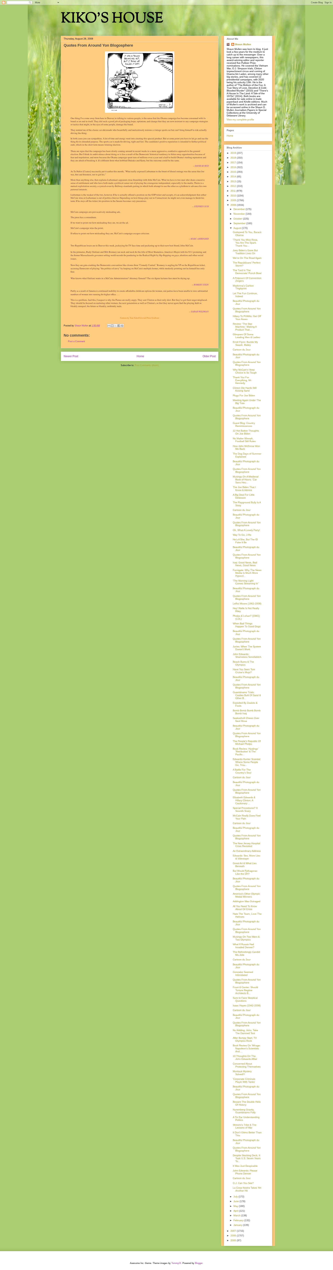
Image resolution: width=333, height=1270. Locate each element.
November (239, 213)
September (239, 223)
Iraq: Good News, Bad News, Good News (245, 564)
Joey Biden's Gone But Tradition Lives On (245, 252)
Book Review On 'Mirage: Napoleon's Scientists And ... (247, 1048)
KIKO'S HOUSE (112, 19)
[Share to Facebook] (119, 325)
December (239, 209)
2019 (233, 153)
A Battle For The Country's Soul (242, 771)
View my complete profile (240, 119)
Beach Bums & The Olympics (243, 663)
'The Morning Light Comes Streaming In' (245, 582)
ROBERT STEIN (201, 284)
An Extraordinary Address (247, 851)
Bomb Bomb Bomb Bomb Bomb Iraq (247, 712)
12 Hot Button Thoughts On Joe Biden (246, 432)
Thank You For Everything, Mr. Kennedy (242, 380)
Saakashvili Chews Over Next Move (246, 719)
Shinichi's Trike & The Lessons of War (244, 1126)
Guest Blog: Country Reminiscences (244, 424)
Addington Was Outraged (246, 901)
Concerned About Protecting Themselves (247, 1065)
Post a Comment (76, 341)
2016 (233, 167)
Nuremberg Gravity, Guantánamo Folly (244, 1111)
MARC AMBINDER (200, 238)
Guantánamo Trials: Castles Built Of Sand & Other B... (247, 695)
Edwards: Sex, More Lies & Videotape (246, 857)
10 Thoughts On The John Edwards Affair (245, 1057)
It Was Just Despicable (245, 1165)
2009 (233, 200)
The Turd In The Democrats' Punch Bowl (247, 272)
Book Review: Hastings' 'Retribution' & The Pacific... (245, 751)
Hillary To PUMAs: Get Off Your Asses (247, 317)
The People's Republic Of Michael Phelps (247, 742)
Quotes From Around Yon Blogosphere (247, 310)
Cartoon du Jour (242, 349)
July (235, 1196)
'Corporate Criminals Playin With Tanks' (244, 1080)
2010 (233, 195)
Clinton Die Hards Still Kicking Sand (245, 389)
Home (140, 356)
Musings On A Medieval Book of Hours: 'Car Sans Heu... (245, 479)
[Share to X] (115, 325)
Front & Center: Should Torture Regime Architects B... (245, 990)
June (236, 1201)
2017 (233, 162)
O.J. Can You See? (243, 1183)
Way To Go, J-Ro (242, 534)
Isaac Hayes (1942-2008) (247, 1005)
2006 (233, 1235)
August (237, 228)
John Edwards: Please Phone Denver (245, 1172)
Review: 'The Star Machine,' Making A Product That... (245, 326)
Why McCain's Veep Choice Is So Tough (245, 371)
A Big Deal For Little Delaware (243, 496)
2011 (233, 190)
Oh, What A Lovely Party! (246, 530)
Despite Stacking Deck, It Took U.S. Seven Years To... (247, 1158)
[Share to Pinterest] (122, 325)
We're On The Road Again (247, 258)
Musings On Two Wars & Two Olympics (246, 938)
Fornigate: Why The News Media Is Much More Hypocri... (247, 573)
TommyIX (176, 1263)
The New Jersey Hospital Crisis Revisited (246, 845)
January (238, 1225)
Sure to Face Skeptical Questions (245, 999)
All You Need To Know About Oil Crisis (245, 908)
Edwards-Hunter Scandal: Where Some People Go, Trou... (247, 762)
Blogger (198, 1263)
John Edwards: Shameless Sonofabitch (247, 655)
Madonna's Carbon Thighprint (243, 287)
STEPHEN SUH (201, 206)
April (236, 1210)
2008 (233, 205)
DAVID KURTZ (202, 165)
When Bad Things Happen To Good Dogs (247, 625)
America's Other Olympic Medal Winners (246, 895)
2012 (233, 186)
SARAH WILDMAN (200, 311)
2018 (233, 157)
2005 (233, 1240)
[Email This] (109, 325)
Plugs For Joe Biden (244, 395)
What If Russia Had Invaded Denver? (243, 946)
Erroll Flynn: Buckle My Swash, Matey (245, 343)
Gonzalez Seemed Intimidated (243, 973)
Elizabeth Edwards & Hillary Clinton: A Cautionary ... (244, 800)
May (236, 1206)
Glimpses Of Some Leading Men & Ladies (246, 336)
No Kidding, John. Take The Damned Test (245, 1032)
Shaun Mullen (243, 44)
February (238, 1220)
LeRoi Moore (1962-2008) (247, 603)
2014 (233, 176)
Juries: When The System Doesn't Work (247, 648)
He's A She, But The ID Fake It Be (245, 541)
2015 (233, 171)
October (238, 218)
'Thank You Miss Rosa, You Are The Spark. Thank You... (245, 242)
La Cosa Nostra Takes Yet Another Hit (247, 1189)
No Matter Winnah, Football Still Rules (244, 440)
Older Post (209, 356)
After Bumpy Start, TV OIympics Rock (245, 1039)
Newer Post (71, 356)
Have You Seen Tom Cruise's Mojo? (244, 671)
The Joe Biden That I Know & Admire (244, 488)
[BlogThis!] (112, 325)
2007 (233, 1230)
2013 (233, 181)
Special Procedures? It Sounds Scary (245, 809)
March (237, 1215)
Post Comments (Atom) (147, 365)
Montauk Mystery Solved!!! (242, 1073)
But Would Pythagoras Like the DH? (245, 872)
